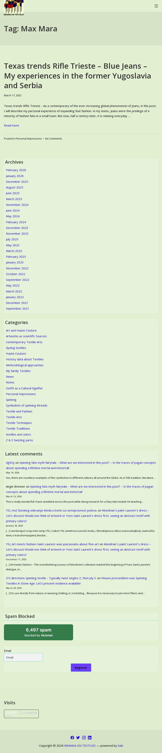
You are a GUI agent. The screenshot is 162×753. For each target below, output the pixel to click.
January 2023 (15, 262)
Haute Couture (16, 353)
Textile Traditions (18, 428)
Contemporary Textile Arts (24, 342)
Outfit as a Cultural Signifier (24, 388)
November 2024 (17, 205)
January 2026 (15, 176)
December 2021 (17, 303)
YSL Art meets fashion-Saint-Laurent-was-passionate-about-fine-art (52, 544)
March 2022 (14, 291)
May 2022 (13, 285)
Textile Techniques (19, 423)
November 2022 (17, 268)
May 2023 (13, 245)
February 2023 (16, 256)
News (10, 376)
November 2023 (17, 233)
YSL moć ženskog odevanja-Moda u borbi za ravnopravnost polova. (51, 510)
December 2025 (17, 182)
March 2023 (14, 251)
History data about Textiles (25, 359)
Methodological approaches (24, 365)
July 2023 (12, 239)
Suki (120, 745)
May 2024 (13, 216)
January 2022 (15, 297)
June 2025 (13, 193)
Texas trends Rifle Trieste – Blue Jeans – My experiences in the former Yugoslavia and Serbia (77, 75)
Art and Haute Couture (21, 330)
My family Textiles (18, 371)
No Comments (53, 138)
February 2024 (16, 222)
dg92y (10, 463)
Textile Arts (14, 417)
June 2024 (13, 210)
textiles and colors (18, 434)
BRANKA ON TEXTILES (80, 745)
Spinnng (11, 400)
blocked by (43, 633)
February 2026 (16, 170)
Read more (11, 125)
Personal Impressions (29, 138)
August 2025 (14, 187)
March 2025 (14, 199)
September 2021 (17, 308)
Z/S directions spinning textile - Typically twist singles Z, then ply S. (51, 578)
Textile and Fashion (19, 411)
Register (81, 668)
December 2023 (17, 228)
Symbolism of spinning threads (26, 405)
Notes (10, 382)
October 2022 (15, 274)
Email (7, 651)
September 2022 (17, 280)
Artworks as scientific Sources (26, 336)
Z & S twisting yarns (19, 440)
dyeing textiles (16, 348)
